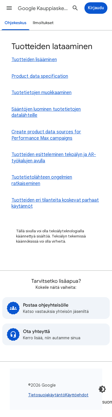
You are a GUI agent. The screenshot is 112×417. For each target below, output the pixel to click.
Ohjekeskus (15, 22)
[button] (9, 8)
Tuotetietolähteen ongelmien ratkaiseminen (41, 180)
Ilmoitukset (43, 22)
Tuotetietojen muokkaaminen (41, 93)
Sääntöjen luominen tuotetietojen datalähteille (46, 112)
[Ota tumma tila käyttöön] (102, 389)
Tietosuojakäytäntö (46, 394)
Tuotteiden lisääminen (34, 60)
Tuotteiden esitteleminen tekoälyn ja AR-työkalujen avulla (53, 158)
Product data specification (39, 76)
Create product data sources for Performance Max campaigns (46, 135)
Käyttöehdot (76, 394)
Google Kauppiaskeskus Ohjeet (43, 8)
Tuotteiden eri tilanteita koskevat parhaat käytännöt (55, 203)
